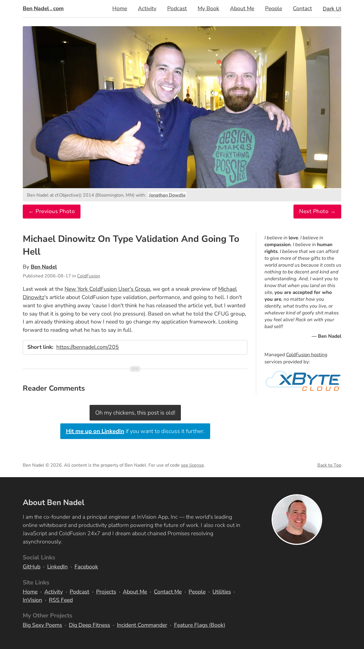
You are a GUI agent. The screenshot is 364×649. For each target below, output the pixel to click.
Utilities (221, 592)
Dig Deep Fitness (89, 625)
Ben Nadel (44, 267)
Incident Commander (142, 625)
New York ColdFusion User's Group (107, 289)
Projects (106, 592)
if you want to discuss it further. (135, 431)
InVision (32, 600)
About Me (242, 8)
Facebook (86, 566)
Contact (302, 8)
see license (192, 465)
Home (119, 8)
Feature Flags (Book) (199, 625)
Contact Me (168, 592)
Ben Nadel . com (43, 8)
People (273, 8)
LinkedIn (57, 566)
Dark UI (332, 9)
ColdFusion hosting (306, 354)
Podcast (177, 8)
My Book (208, 8)
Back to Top (329, 465)
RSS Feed (61, 600)
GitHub (31, 566)
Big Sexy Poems (42, 625)
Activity (147, 8)
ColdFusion (88, 276)
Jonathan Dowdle (167, 195)
